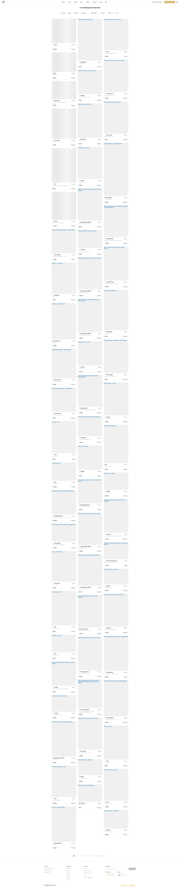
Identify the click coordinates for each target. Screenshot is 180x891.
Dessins (69, 13)
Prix (116, 13)
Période (109, 13)
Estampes (76, 13)
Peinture (73, 49)
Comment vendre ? (87, 870)
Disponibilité (93, 13)
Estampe (73, 78)
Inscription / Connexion (157, 2)
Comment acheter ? (88, 873)
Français (122, 875)
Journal (68, 879)
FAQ (85, 875)
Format (102, 13)
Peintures (63, 13)
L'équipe (85, 868)
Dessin (73, 459)
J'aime (73, 44)
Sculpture (73, 520)
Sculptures (83, 13)
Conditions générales (88, 877)
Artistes (68, 877)
